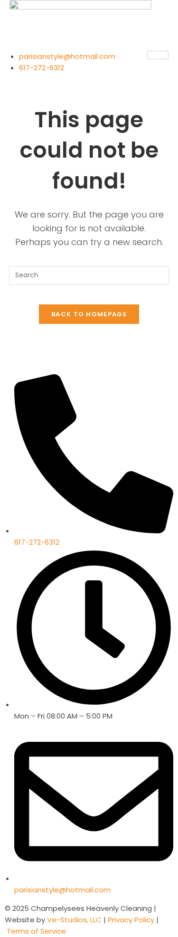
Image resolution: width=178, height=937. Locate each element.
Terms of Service (36, 931)
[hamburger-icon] (158, 55)
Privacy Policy (130, 920)
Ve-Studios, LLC (75, 920)
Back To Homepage (89, 314)
